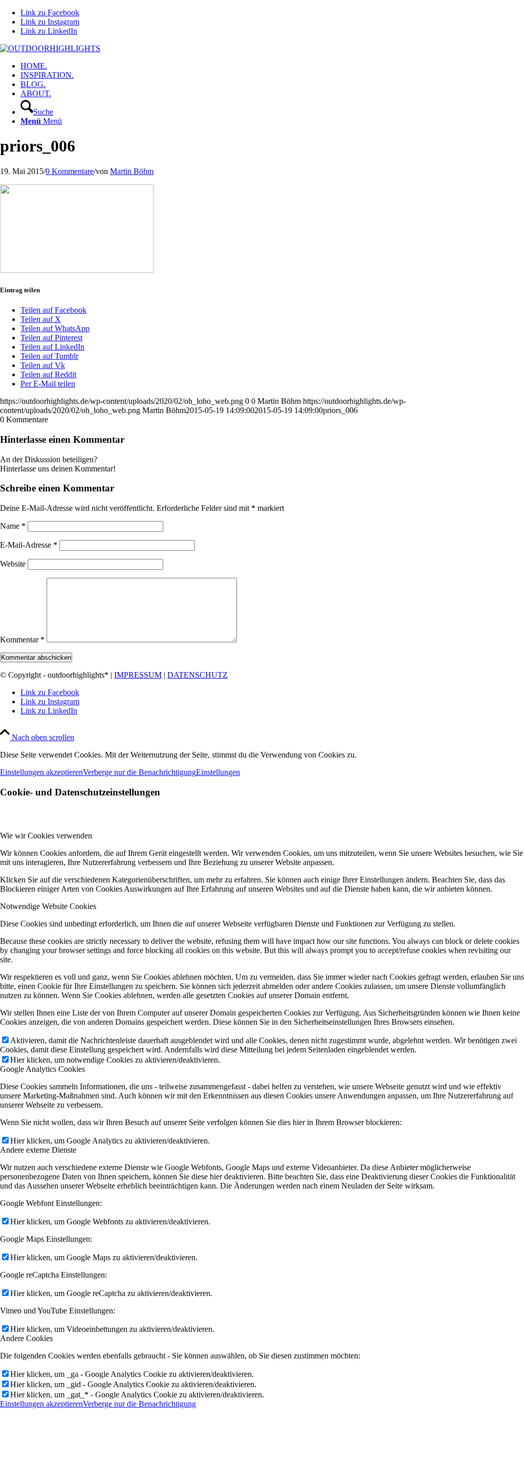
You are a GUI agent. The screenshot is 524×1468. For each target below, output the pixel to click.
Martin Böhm (132, 171)
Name (13, 526)
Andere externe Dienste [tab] (38, 1150)
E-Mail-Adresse (28, 545)
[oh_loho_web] (50, 48)
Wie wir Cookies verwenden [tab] (46, 835)
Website (13, 563)
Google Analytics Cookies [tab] (42, 1069)
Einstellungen (218, 772)
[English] (506, 49)
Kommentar (22, 639)
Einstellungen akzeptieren (41, 772)
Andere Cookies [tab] (26, 1338)
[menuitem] (272, 66)
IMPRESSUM (138, 675)
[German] (518, 49)
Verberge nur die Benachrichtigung (139, 772)
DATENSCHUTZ (197, 675)
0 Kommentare (70, 171)
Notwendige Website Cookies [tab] (48, 906)
